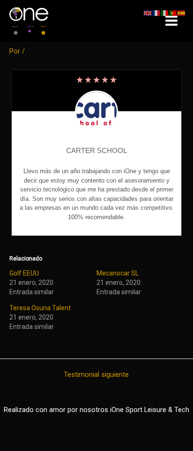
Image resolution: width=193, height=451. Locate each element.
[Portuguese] (173, 12)
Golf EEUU (24, 273)
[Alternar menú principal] (171, 21)
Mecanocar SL (117, 273)
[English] (148, 12)
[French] (156, 12)
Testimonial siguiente (96, 374)
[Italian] (165, 12)
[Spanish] (182, 12)
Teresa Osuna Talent (40, 308)
